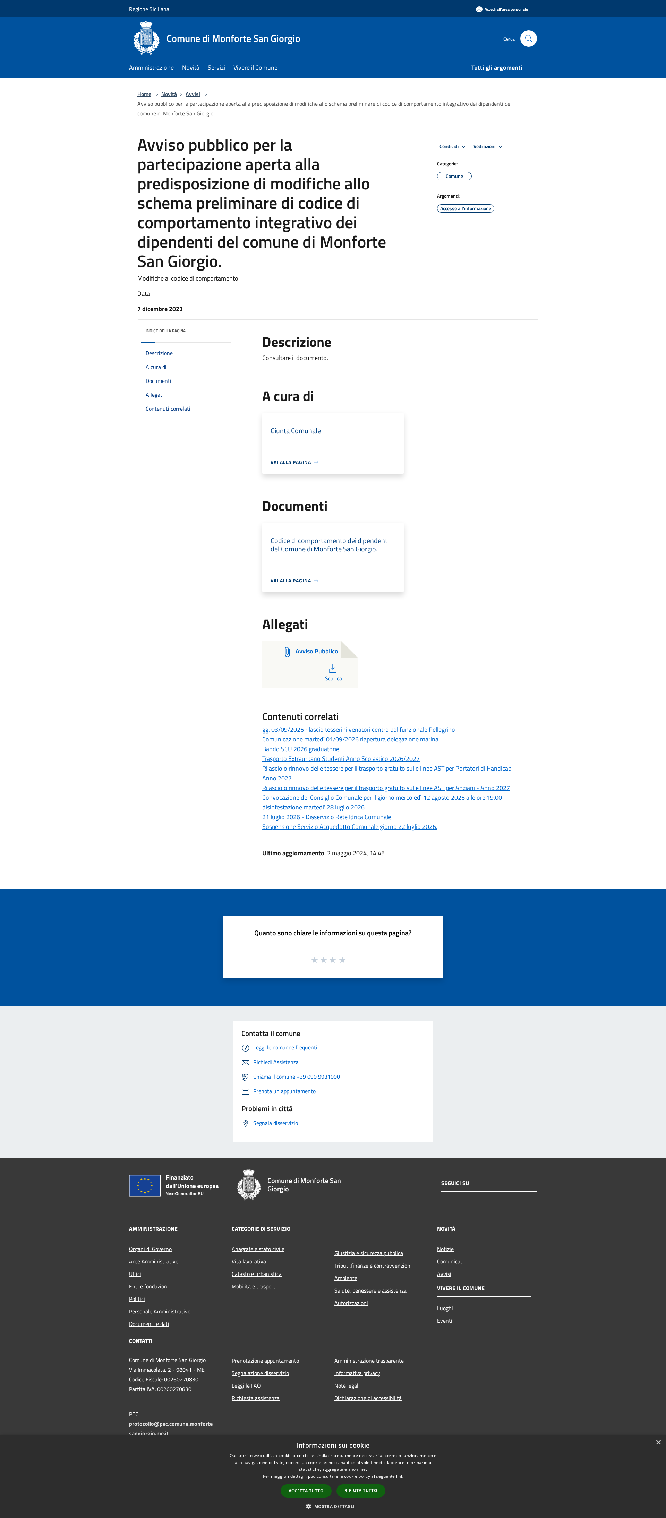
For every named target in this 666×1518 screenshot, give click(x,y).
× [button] (658, 1442)
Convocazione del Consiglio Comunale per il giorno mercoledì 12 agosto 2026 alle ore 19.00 (382, 797)
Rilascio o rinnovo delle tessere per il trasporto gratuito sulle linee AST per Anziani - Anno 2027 (386, 787)
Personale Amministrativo (159, 1311)
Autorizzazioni (351, 1303)
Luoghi (445, 1308)
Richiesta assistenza (256, 1398)
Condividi (449, 146)
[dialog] (333, 1476)
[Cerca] (528, 38)
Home (144, 94)
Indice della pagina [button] (166, 330)
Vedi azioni (484, 146)
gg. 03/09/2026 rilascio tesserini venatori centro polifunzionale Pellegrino (358, 729)
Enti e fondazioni (149, 1286)
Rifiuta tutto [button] (360, 1490)
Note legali (347, 1385)
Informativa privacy (357, 1373)
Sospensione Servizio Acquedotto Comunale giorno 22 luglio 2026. (349, 826)
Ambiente (345, 1278)
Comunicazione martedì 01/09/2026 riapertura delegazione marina (350, 739)
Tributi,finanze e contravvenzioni (373, 1265)
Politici (137, 1299)
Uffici (135, 1274)
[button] (333, 1506)
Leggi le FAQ (246, 1385)
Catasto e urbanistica (257, 1274)
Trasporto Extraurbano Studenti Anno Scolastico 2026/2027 (341, 758)
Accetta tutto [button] (306, 1491)
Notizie (445, 1249)
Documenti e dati (149, 1324)
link (399, 1476)
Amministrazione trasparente (369, 1360)
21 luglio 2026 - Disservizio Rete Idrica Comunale (326, 817)
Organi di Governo (150, 1249)
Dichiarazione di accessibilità (368, 1398)
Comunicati (450, 1261)
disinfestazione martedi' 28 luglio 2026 (313, 807)
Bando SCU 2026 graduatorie (300, 749)
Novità (169, 94)
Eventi (444, 1321)
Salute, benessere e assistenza (370, 1290)
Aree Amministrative (153, 1261)
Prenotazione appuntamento (265, 1360)
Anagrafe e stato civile (258, 1249)
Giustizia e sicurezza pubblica (368, 1253)
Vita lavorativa (249, 1261)
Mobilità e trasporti (254, 1286)
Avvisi (193, 94)
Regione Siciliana (149, 9)
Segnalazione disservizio (260, 1373)
